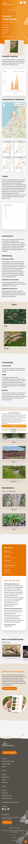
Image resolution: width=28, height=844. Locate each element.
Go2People (16, 830)
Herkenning (5, 32)
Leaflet (18, 102)
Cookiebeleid (13, 431)
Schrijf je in (7, 822)
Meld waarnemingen (9, 752)
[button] (4, 104)
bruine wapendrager (7, 284)
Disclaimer (14, 837)
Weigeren (14, 429)
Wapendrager (20, 587)
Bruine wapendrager (7, 291)
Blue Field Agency (14, 832)
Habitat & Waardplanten (8, 36)
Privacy (14, 834)
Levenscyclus (5, 29)
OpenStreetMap (21, 102)
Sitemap (14, 840)
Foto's (3, 34)
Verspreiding (5, 27)
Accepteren (14, 426)
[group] (11, 655)
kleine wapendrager (10, 282)
